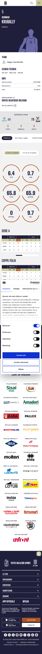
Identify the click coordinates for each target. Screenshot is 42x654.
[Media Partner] (11, 512)
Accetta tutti (21, 355)
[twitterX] (24, 634)
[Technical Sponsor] (30, 457)
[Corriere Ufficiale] (30, 498)
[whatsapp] (32, 634)
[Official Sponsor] (11, 416)
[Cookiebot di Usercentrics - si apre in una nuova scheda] (30, 282)
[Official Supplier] (11, 498)
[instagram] (9, 634)
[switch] (36, 332)
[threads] (13, 634)
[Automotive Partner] (11, 402)
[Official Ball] (11, 457)
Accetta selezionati (21, 362)
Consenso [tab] (6, 289)
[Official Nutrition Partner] (30, 484)
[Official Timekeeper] (11, 484)
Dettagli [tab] (16, 289)
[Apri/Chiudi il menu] (39, 3)
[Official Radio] (30, 525)
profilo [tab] (7, 138)
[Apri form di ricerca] (31, 3)
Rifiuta (21, 369)
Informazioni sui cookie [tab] (31, 289)
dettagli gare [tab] (21, 138)
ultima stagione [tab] (12, 153)
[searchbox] (21, 2)
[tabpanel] (21, 231)
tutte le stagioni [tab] (29, 153)
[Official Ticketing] (30, 471)
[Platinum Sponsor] (30, 389)
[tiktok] (28, 634)
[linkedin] (17, 634)
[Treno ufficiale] (30, 443)
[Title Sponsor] (11, 389)
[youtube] (21, 634)
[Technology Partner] (30, 430)
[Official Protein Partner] (30, 402)
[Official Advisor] (21, 539)
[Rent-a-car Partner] (11, 471)
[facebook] (5, 634)
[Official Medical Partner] (11, 443)
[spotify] (36, 634)
